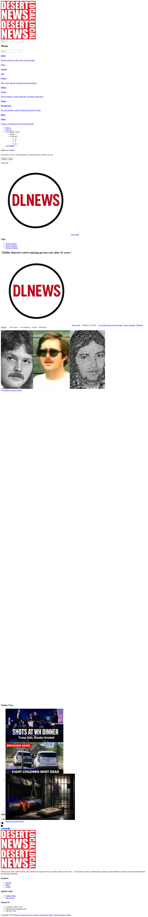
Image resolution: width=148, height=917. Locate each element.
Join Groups (10, 898)
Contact (36, 915)
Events (8, 887)
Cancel (4, 159)
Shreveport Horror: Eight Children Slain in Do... (23, 768)
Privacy (17, 915)
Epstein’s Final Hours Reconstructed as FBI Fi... (23, 800)
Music (8, 810)
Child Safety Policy (46, 915)
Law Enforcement (104, 325)
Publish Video (11, 896)
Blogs (8, 885)
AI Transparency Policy (62, 915)
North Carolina (11, 244)
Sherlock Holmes (12, 248)
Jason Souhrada (11, 246)
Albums (8, 808)
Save (10, 159)
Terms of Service (26, 915)
